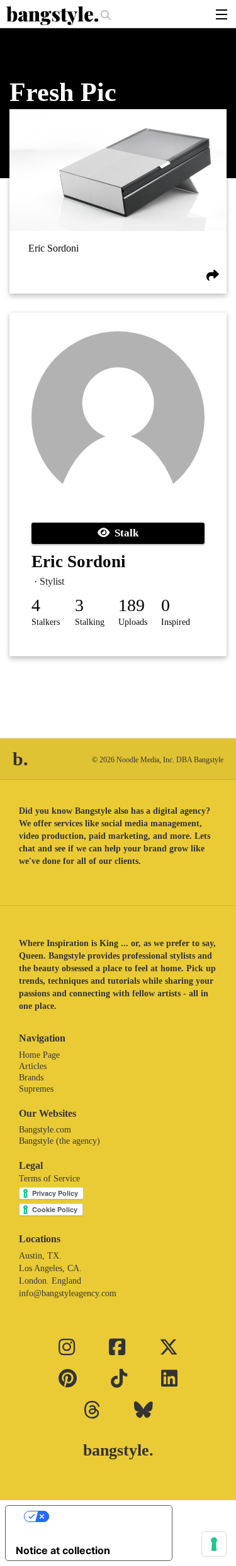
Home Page (39, 1055)
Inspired (175, 622)
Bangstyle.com (45, 1129)
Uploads (132, 622)
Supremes (36, 1089)
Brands (31, 1077)
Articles (33, 1066)
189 (131, 605)
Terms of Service (49, 1178)
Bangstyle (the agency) (59, 1141)
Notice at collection (63, 1550)
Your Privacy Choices (101, 1516)
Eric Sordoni (53, 248)
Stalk (124, 533)
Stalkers (45, 622)
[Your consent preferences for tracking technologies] (214, 1544)
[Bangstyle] (53, 15)
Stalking (89, 622)
